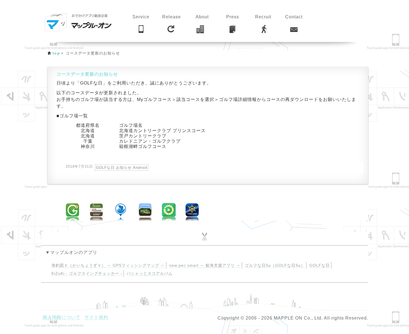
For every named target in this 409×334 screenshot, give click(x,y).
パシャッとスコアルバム (150, 273)
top (56, 53)
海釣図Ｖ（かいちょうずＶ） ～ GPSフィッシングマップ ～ (108, 265)
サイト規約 (96, 317)
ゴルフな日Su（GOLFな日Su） (275, 265)
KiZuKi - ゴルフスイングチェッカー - (86, 273)
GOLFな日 (319, 265)
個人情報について (61, 317)
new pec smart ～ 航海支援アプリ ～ (204, 265)
